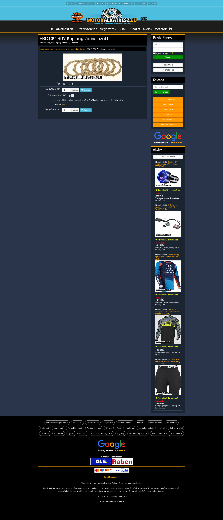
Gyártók (152, 3)
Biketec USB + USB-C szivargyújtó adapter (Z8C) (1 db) (167, 164)
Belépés (168, 57)
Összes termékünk (168, 100)
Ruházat (134, 29)
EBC (64, 104)
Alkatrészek (64, 29)
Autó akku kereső (168, 125)
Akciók (147, 29)
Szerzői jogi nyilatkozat (138, 433)
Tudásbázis (128, 3)
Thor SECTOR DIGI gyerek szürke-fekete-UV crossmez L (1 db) (167, 311)
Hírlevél (100, 3)
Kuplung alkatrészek (76, 49)
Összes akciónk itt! (168, 157)
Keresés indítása (161, 92)
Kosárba (86, 90)
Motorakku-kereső (74, 428)
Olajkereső (44, 428)
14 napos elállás (176, 433)
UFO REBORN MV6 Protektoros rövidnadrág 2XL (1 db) (167, 361)
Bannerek (82, 433)
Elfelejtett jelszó (168, 70)
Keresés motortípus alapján (57, 423)
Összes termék (46, 49)
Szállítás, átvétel (113, 3)
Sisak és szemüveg (125, 423)
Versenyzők (141, 3)
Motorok (161, 29)
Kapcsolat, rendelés (85, 3)
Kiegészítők (107, 29)
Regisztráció (168, 65)
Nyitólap (70, 3)
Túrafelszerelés (86, 29)
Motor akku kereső (168, 120)
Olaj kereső (168, 115)
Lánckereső (168, 110)
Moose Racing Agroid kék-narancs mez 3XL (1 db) (167, 256)
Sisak (122, 29)
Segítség (120, 433)
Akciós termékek (155, 423)
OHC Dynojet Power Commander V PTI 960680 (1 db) (166, 207)
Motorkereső (168, 105)
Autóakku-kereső (94, 428)
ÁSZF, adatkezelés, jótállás (101, 433)
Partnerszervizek (158, 433)
